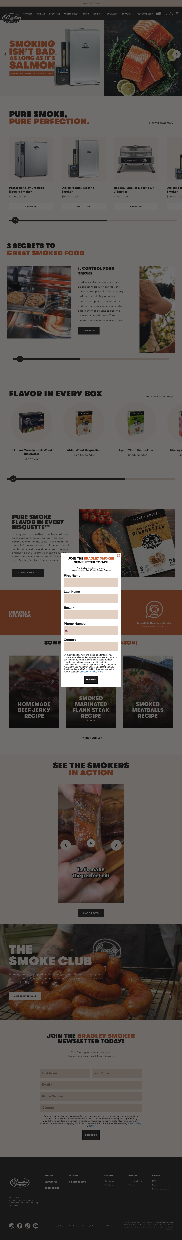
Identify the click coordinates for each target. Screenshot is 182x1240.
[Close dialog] (118, 555)
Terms (100, 672)
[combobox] (70, 630)
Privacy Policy (88, 672)
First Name (72, 575)
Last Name (72, 591)
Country (70, 639)
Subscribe (91, 679)
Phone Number (75, 623)
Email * (69, 607)
